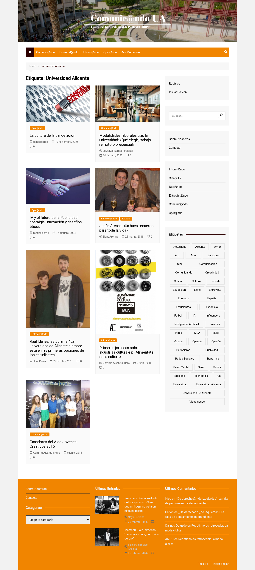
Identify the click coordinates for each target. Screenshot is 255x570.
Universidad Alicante (208, 384)
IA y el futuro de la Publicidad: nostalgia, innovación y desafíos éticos (56, 222)
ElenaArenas (110, 236)
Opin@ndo (110, 52)
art (177, 255)
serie (201, 367)
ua (219, 376)
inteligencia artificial (186, 324)
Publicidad (212, 350)
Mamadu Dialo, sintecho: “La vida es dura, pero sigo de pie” (142, 534)
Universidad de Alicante (197, 393)
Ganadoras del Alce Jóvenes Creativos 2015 (53, 444)
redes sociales (184, 358)
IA (194, 315)
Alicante (200, 246)
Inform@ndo (91, 52)
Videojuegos (197, 401)
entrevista (215, 289)
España (211, 298)
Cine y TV (175, 178)
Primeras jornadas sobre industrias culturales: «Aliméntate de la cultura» (126, 352)
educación (179, 289)
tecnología (201, 376)
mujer (216, 332)
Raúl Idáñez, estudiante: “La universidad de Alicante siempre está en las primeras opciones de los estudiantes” (57, 348)
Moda (178, 332)
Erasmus (183, 298)
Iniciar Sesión (178, 92)
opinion (197, 341)
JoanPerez (39, 361)
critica (178, 281)
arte (193, 255)
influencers (213, 315)
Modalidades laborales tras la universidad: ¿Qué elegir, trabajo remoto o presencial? (125, 140)
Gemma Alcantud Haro (116, 362)
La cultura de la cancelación (52, 135)
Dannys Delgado (176, 525)
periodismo (183, 350)
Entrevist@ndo (68, 52)
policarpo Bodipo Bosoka (138, 546)
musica (178, 341)
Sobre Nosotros (179, 139)
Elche (197, 289)
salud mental (181, 367)
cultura (196, 281)
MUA (197, 332)
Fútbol (178, 315)
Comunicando (183, 272)
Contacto (175, 147)
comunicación (208, 264)
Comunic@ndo (45, 52)
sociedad (179, 376)
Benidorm (214, 255)
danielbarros (40, 141)
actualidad (179, 246)
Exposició (212, 307)
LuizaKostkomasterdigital (118, 150)
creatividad (212, 272)
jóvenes (215, 324)
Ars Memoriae (130, 52)
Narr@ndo (175, 187)
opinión (216, 341)
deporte (215, 281)
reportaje (213, 358)
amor (217, 246)
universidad (180, 384)
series (217, 367)
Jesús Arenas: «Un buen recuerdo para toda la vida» (126, 228)
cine (180, 264)
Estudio (126, 218)
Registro (174, 83)
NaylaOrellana (136, 517)
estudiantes (183, 307)
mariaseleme (41, 232)
